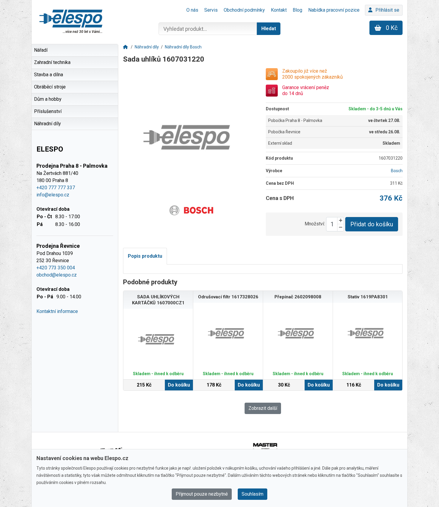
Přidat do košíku (371, 224)
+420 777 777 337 (55, 187)
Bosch (397, 170)
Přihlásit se (387, 10)
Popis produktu (145, 256)
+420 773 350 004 (55, 268)
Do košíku (179, 385)
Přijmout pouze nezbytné (202, 494)
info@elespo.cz (52, 195)
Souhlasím (252, 494)
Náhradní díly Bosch (183, 47)
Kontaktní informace (57, 311)
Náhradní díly (147, 47)
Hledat (268, 28)
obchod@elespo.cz (56, 275)
